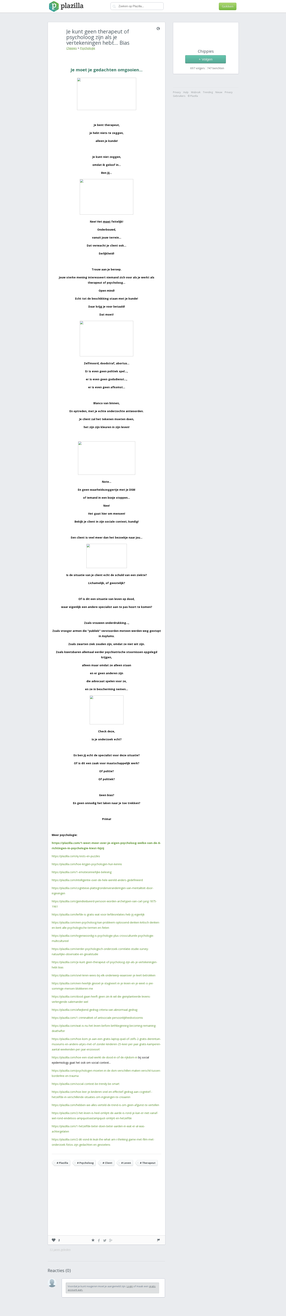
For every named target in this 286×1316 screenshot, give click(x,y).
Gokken (227, 6)
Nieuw (218, 92)
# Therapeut (147, 1163)
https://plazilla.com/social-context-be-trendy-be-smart (85, 1084)
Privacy (228, 92)
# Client (107, 1163)
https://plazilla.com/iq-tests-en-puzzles (76, 856)
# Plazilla (62, 1163)
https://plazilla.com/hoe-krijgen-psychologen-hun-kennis (87, 864)
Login (130, 1286)
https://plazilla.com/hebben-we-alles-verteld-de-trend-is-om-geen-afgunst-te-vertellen (105, 1105)
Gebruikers (179, 96)
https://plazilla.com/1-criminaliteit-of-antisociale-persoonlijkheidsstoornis (97, 1018)
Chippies (71, 48)
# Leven (126, 1163)
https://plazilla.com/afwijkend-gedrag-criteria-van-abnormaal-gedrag (94, 1010)
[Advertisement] (106, 1206)
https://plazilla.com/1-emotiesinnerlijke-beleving (81, 872)
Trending (208, 92)
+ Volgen (205, 59)
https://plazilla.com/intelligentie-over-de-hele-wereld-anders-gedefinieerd (97, 880)
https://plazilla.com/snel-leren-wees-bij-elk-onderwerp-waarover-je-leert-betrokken (103, 975)
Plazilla (66, 6)
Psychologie (87, 48)
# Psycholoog (85, 1163)
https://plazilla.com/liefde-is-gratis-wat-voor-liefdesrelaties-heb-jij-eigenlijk (98, 914)
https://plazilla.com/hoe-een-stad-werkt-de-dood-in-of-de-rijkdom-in (94, 1057)
